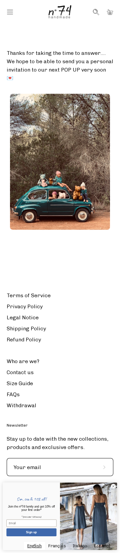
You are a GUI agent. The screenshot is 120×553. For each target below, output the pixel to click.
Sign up (31, 532)
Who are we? (23, 361)
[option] (57, 546)
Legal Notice (23, 317)
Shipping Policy (26, 328)
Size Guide (20, 383)
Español (102, 545)
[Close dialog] (113, 486)
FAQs (13, 394)
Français (57, 545)
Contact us (20, 372)
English (34, 545)
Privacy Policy (25, 306)
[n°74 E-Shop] (60, 12)
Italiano (80, 545)
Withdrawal (21, 405)
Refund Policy (24, 339)
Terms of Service (29, 295)
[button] (95, 12)
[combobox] (34, 546)
